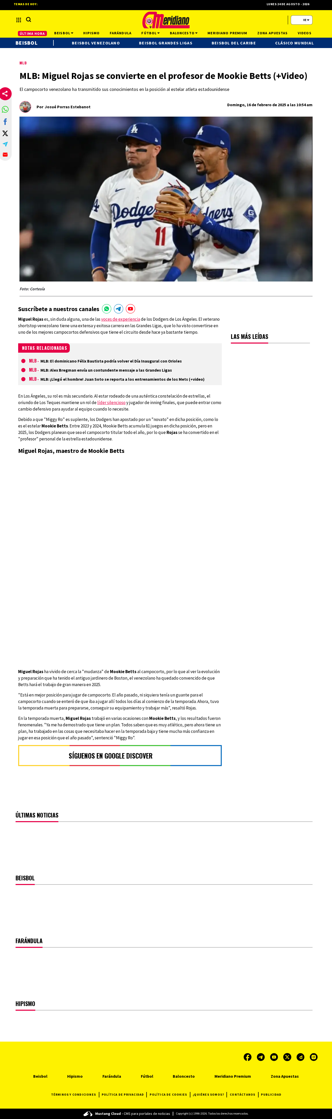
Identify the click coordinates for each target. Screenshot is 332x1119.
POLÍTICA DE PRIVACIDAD (123, 1094)
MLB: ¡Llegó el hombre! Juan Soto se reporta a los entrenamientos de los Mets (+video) (122, 379)
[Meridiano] (166, 20)
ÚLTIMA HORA (32, 33)
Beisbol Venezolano (96, 42)
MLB (23, 62)
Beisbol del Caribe (234, 42)
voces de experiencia (120, 319)
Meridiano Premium (233, 1076)
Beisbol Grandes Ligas (165, 42)
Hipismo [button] (91, 33)
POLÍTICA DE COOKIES (168, 1094)
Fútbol (147, 1076)
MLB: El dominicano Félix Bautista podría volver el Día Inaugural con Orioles (111, 361)
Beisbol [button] (62, 33)
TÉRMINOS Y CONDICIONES (73, 1094)
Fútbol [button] (149, 33)
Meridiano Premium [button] (227, 33)
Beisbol (27, 42)
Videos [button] (305, 33)
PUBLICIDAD (271, 1094)
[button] (5, 109)
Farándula (111, 1076)
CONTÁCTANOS (242, 1094)
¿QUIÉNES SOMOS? (208, 1094)
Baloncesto (184, 1076)
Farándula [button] (121, 33)
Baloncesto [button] (182, 33)
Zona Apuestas (285, 1076)
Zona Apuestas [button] (272, 33)
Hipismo (75, 1076)
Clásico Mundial (294, 42)
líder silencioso (111, 402)
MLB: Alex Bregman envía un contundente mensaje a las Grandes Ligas (106, 370)
